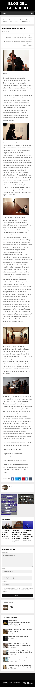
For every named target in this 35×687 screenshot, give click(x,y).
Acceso (19, 684)
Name (4, 568)
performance (24, 43)
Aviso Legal (26, 682)
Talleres (16, 21)
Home (5, 20)
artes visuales (17, 41)
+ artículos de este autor (16, 610)
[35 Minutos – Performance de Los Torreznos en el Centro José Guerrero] (17, 525)
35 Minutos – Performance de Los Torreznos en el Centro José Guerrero (17, 534)
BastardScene (24, 41)
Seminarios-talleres (8, 21)
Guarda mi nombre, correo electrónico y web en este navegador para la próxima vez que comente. (17, 590)
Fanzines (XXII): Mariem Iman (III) (18, 636)
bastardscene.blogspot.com (12, 449)
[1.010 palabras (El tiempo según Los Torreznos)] (7, 525)
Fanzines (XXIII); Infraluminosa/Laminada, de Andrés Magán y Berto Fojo (19, 622)
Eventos (11, 20)
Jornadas (16, 20)
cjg (8, 31)
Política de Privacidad (8, 684)
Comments (5, 552)
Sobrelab (30, 43)
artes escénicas (9, 41)
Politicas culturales (25, 20)
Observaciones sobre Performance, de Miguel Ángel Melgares (28, 534)
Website (4, 581)
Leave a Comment (27, 45)
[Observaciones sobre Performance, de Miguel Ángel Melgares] (28, 525)
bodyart (30, 41)
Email (4, 575)
